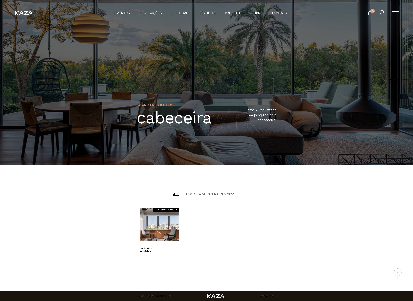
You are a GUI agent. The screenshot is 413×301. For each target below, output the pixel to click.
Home (250, 110)
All (176, 194)
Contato (279, 13)
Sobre (256, 13)
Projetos (233, 13)
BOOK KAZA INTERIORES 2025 (210, 194)
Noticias (207, 13)
